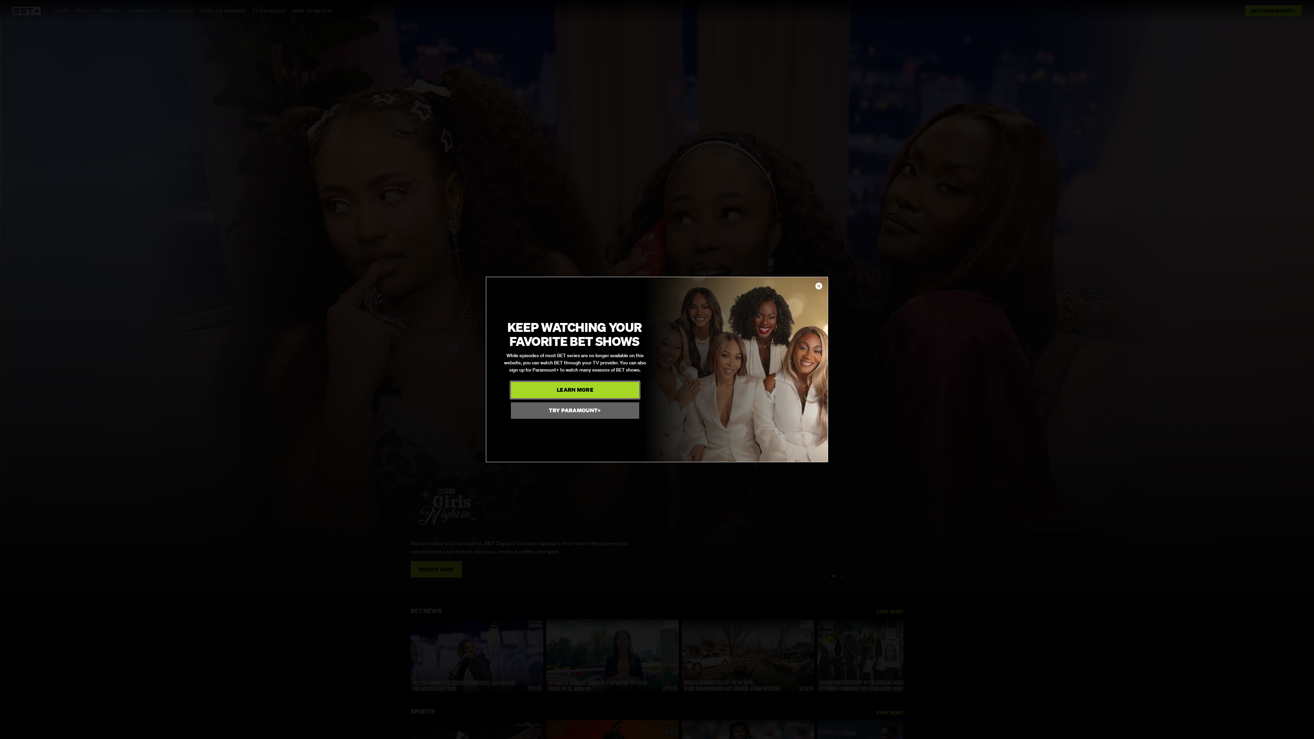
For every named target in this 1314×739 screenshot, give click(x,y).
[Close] (818, 286)
